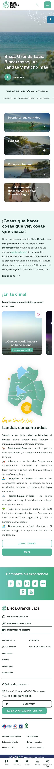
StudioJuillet (32, 736)
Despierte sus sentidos (24, 117)
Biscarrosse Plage (26, 98)
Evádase (14, 141)
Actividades (7, 653)
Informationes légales (11, 736)
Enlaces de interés (10, 742)
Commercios (7, 673)
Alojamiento (8, 640)
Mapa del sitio (8, 748)
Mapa (27, 552)
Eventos (5, 660)
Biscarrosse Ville (9, 98)
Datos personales (34, 742)
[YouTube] (31, 592)
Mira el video (18, 77)
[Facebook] (11, 583)
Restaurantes (7, 666)
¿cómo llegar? (27, 543)
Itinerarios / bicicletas (18, 630)
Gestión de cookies (35, 748)
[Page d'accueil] (11, 4)
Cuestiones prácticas (40, 647)
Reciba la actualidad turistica (24, 711)
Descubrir (34, 640)
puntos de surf (19, 252)
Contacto (29, 704)
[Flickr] (43, 583)
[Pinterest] (23, 592)
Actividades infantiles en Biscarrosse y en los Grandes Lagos (25, 191)
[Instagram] (27, 583)
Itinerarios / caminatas (19, 623)
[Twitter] (19, 583)
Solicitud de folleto (17, 617)
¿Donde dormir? (9, 647)
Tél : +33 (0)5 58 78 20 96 (17, 695)
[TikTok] (35, 583)
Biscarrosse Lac (43, 98)
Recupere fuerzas (20, 164)
